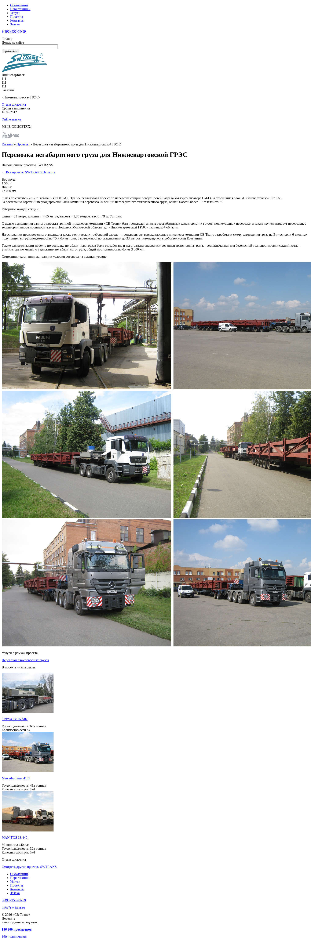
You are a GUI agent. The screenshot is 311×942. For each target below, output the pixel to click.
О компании (19, 5)
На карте (49, 172)
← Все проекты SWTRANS (22, 172)
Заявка (15, 24)
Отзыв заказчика (14, 104)
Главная (7, 144)
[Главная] (24, 71)
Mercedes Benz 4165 (16, 778)
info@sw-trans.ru (13, 907)
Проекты (16, 16)
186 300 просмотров (17, 929)
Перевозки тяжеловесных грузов (25, 660)
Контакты (17, 20)
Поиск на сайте (13, 42)
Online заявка (11, 119)
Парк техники (20, 9)
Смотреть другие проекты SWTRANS (29, 867)
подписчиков (14, 936)
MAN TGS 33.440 (14, 837)
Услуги (15, 13)
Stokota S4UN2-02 (15, 719)
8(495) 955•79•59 (14, 31)
